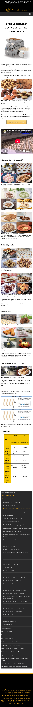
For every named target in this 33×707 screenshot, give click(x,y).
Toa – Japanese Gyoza (6, 635)
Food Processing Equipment (8, 492)
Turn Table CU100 (7, 567)
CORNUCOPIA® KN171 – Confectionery (13, 611)
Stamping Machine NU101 (9, 539)
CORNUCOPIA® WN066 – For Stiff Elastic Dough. (15, 577)
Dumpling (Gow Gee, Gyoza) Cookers (10, 645)
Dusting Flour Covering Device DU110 (13, 549)
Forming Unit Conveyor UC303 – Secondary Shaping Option (16, 535)
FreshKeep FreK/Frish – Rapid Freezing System (13, 663)
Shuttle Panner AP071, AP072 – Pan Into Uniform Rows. (17, 528)
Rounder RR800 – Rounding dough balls (14, 525)
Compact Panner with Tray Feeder (12, 531)
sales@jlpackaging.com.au (17, 3)
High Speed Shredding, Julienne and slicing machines (14, 666)
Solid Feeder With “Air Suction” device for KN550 (15, 602)
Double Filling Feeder (8, 605)
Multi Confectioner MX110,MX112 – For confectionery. (16, 508)
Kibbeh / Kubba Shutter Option (11, 618)
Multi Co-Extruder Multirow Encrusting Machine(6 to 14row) (16, 557)
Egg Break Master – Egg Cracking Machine (12, 655)
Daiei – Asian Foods (6, 638)
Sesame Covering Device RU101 (11, 521)
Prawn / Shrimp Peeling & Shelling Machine (12, 648)
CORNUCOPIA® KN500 (9, 546)
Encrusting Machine (7, 499)
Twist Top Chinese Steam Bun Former (12, 518)
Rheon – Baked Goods (6, 495)
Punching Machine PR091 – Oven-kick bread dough (16, 543)
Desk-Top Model (6, 624)
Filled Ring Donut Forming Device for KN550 (14, 590)
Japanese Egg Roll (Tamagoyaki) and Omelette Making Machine (14, 659)
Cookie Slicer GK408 (8, 561)
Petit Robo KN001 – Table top (10, 564)
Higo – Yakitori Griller (6, 631)
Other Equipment (6, 628)
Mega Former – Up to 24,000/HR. (11, 502)
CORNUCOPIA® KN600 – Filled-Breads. (13, 580)
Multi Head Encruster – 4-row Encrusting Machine (16, 512)
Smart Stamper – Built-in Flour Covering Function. (16, 583)
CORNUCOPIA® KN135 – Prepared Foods (13, 608)
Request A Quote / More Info (16, 122)
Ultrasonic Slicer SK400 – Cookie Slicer (13, 587)
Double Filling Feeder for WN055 (11, 574)
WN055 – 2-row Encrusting (10, 614)
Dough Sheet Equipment (8, 621)
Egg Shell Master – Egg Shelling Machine (11, 651)
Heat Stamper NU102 (8, 570)
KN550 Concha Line (8, 515)
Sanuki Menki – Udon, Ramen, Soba (10, 641)
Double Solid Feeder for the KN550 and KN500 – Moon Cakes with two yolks (17, 597)
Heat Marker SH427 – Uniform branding (13, 593)
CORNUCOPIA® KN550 (9, 505)
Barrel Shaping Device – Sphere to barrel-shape (15, 552)
